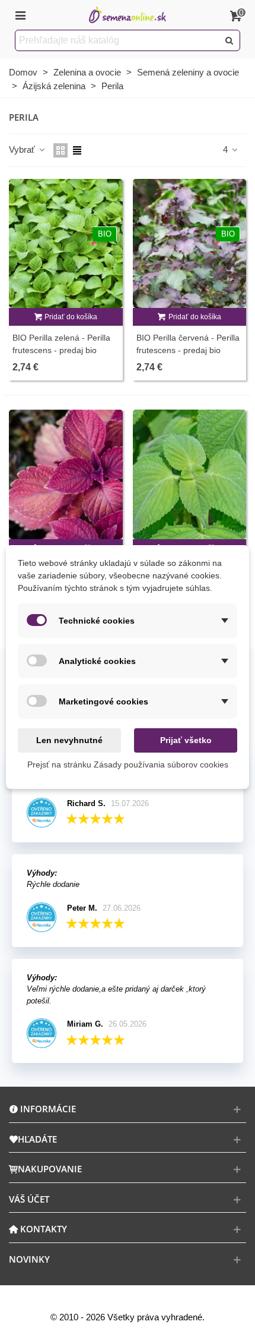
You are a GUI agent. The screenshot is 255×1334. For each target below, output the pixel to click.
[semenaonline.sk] (127, 15)
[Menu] (20, 15)
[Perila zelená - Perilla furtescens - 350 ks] (190, 474)
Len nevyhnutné (69, 740)
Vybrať (23, 149)
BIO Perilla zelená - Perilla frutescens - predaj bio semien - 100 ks (61, 350)
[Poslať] (229, 40)
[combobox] (117, 40)
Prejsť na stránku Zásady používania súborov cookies (127, 764)
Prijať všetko (186, 740)
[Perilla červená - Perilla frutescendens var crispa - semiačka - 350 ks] (66, 474)
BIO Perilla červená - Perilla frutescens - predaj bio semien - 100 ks (188, 350)
